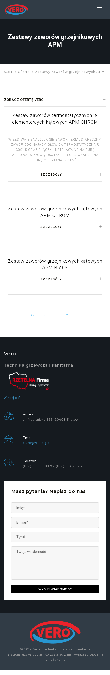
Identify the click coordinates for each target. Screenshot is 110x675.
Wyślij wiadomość (55, 589)
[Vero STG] (16, 9)
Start (8, 72)
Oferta (24, 72)
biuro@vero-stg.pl (37, 443)
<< (32, 315)
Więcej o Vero (14, 398)
